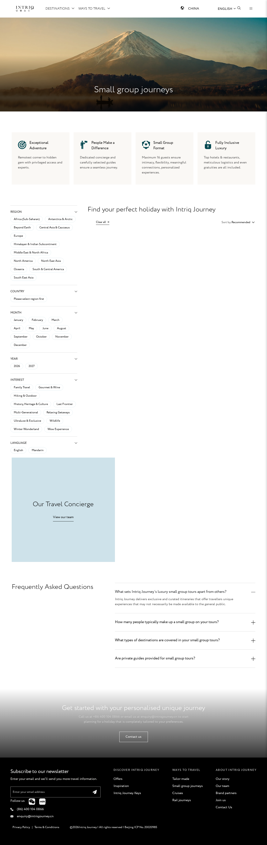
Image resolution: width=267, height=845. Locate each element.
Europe (18, 236)
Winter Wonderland (26, 429)
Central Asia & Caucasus (54, 227)
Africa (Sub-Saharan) (27, 219)
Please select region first (29, 299)
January (18, 320)
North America (23, 261)
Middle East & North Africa (31, 252)
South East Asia (23, 278)
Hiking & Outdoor (25, 396)
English (18, 450)
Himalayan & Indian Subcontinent (35, 244)
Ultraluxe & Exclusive (27, 421)
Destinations (57, 8)
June (45, 328)
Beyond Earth (22, 227)
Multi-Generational (26, 412)
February (37, 320)
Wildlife (55, 421)
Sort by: (227, 222)
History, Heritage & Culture (31, 404)
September (21, 337)
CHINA (193, 8)
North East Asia (51, 261)
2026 (17, 366)
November (62, 337)
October (41, 337)
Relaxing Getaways (58, 412)
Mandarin (38, 450)
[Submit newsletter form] (94, 792)
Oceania (19, 269)
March (55, 320)
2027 (32, 366)
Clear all (101, 222)
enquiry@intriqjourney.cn (159, 716)
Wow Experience (58, 429)
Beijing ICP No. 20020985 (141, 827)
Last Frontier (65, 404)
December (20, 345)
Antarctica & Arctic (60, 219)
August (61, 328)
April (17, 328)
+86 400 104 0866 (106, 716)
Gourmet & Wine (49, 387)
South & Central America (48, 269)
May (31, 328)
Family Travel (22, 387)
